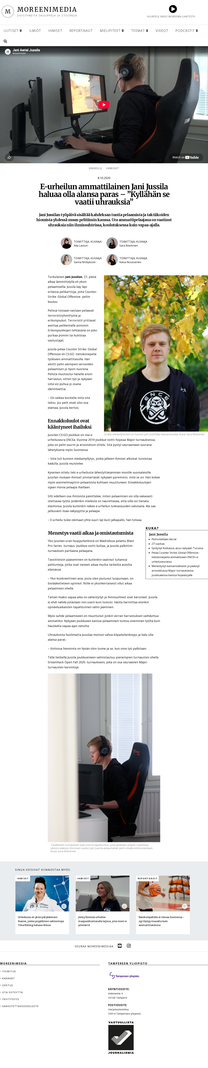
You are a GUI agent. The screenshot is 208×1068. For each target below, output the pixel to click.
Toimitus (9, 971)
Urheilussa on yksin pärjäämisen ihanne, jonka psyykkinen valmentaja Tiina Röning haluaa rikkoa (41, 921)
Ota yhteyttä (12, 992)
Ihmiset (112, 168)
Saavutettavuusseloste (20, 1006)
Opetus (7, 985)
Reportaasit (148, 878)
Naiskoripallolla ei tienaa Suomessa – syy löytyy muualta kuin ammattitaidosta (161, 921)
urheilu (95, 168)
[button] (5, 40)
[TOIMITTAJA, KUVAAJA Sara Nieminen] (127, 251)
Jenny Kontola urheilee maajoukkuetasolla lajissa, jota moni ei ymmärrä (102, 921)
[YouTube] (120, 945)
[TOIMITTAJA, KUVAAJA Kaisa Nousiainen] (127, 268)
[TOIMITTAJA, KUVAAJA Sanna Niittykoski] (81, 268)
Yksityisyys (10, 999)
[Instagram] (129, 945)
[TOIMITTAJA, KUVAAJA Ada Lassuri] (81, 251)
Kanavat (8, 978)
